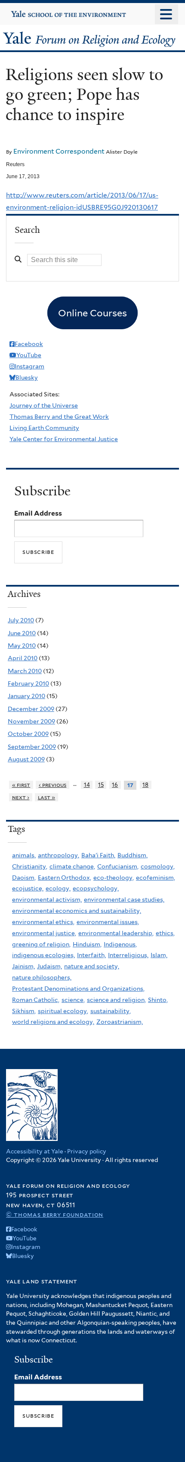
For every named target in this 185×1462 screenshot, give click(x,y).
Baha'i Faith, (98, 855)
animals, (24, 855)
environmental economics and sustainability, (76, 910)
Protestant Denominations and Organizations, (78, 988)
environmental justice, (44, 933)
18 (145, 785)
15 (101, 785)
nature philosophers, (41, 977)
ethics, (165, 933)
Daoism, (24, 877)
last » (47, 797)
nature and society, (91, 966)
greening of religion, (41, 944)
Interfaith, (91, 955)
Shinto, (158, 999)
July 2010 (21, 620)
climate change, (72, 866)
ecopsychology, (96, 888)
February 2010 (28, 683)
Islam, (159, 955)
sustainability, (110, 1011)
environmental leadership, (116, 933)
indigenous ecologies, (43, 955)
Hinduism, (87, 944)
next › (21, 797)
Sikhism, (24, 1011)
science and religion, (116, 999)
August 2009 (26, 759)
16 (115, 785)
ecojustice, (27, 888)
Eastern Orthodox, (64, 877)
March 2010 (25, 671)
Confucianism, (118, 866)
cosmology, (158, 866)
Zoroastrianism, (119, 1021)
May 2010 (22, 645)
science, (73, 999)
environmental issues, (108, 921)
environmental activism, (47, 899)
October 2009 (28, 733)
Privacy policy (86, 1151)
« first (21, 785)
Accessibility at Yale (34, 1151)
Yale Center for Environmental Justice (63, 439)
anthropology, (58, 855)
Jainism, (23, 966)
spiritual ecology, (63, 1011)
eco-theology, (113, 877)
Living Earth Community (44, 427)
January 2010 (26, 695)
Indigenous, (120, 944)
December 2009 (31, 708)
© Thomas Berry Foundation (54, 1214)
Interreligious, (128, 955)
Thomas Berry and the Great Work (59, 416)
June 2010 (22, 633)
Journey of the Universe (43, 405)
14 (87, 785)
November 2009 (31, 721)
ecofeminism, (155, 877)
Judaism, (49, 966)
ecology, (58, 888)
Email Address (38, 513)
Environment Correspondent (59, 151)
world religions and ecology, (53, 1021)
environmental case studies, (124, 899)
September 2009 (32, 746)
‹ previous (53, 785)
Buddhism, (132, 855)
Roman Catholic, (35, 999)
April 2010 (22, 658)
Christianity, (29, 866)
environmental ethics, (43, 921)
